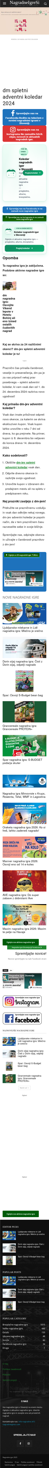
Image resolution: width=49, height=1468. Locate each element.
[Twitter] (21, 564)
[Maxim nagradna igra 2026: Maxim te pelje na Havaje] (24, 914)
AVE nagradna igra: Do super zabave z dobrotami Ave (21, 896)
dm (11, 970)
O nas (5, 1363)
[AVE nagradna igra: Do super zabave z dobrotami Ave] (24, 881)
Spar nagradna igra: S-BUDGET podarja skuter (22, 761)
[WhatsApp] (33, 564)
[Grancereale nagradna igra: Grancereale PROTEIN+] (24, 711)
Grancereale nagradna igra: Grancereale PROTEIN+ (20, 727)
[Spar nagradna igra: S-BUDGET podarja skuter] (24, 745)
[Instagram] (28, 1443)
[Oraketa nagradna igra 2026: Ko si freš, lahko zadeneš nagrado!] (24, 813)
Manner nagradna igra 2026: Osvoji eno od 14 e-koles (20, 862)
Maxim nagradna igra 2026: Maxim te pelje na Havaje (24, 930)
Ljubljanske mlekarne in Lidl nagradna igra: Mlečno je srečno (23, 629)
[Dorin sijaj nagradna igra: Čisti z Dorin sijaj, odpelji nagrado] (24, 647)
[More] (39, 564)
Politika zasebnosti (12, 1369)
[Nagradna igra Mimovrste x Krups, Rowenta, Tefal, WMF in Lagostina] (24, 779)
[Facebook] (15, 564)
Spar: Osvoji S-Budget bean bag (23, 695)
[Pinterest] (27, 564)
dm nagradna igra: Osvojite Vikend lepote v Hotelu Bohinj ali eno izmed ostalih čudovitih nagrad (9, 313)
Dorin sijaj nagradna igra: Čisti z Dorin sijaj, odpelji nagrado (22, 662)
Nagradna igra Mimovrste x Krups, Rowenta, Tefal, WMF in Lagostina (24, 795)
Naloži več (23, 1088)
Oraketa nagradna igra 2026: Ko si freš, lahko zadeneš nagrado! (24, 828)
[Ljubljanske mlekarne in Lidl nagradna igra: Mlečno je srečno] (24, 613)
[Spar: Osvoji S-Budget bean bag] (24, 681)
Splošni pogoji (10, 1380)
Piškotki (6, 1374)
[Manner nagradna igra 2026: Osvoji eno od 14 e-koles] (24, 847)
